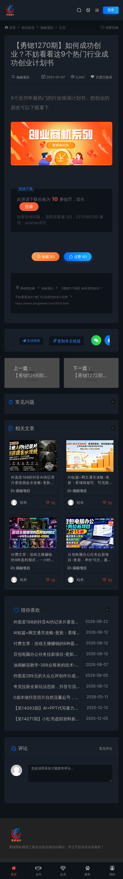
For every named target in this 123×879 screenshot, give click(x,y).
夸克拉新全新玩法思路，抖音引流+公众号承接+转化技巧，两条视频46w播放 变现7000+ (46, 686)
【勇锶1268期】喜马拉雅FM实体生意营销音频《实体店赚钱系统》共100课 (31, 375)
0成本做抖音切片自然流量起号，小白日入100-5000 (47, 697)
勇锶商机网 (27, 288)
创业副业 (28, 28)
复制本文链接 (69, 341)
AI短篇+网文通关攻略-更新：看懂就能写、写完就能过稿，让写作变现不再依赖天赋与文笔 (89, 480)
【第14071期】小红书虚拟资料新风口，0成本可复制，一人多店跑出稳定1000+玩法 (46, 718)
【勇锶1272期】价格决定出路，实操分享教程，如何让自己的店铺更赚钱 (91, 375)
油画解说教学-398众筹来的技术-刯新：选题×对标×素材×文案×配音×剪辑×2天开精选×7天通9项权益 (46, 664)
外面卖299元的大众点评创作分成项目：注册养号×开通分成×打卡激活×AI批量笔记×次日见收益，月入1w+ (46, 675)
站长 (23, 502)
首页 (12, 28)
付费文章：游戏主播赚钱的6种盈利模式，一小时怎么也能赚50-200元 (32, 557)
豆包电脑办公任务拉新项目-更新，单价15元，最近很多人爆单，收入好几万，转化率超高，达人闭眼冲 (89, 557)
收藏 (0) (48, 256)
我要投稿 (111, 28)
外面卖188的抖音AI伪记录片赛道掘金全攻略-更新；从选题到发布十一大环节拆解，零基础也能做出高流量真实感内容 (33, 480)
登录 (110, 10)
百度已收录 (104, 77)
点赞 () (80, 256)
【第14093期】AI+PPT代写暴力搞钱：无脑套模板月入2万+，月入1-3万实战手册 (47, 708)
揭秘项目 (46, 28)
